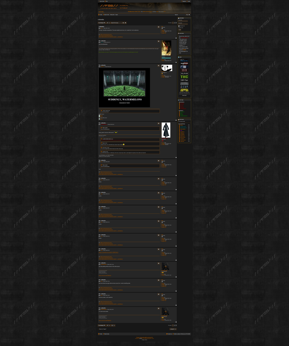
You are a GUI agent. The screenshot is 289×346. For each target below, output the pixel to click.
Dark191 (163, 71)
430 (165, 59)
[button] (176, 23)
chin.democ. (182, 111)
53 (164, 75)
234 (165, 274)
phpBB (140, 338)
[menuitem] (106, 1)
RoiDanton (182, 107)
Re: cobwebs (102, 41)
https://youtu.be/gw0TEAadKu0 (105, 275)
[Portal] (124, 5)
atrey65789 (182, 134)
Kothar (181, 113)
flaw (162, 26)
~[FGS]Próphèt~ (183, 126)
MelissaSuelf (182, 137)
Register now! (180, 27)
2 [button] (174, 22)
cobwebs (101, 19)
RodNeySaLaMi (164, 270)
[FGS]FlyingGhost (183, 127)
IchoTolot (182, 104)
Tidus (163, 56)
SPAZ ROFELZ (182, 129)
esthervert (182, 141)
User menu (181, 18)
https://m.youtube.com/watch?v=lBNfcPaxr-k (108, 252)
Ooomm (181, 114)
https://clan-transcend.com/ (106, 34)
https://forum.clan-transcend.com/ (106, 35)
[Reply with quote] (159, 27)
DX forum (184, 95)
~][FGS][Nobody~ (165, 138)
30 (164, 30)
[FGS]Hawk (182, 103)
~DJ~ (181, 130)
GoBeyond (182, 133)
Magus (181, 125)
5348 (165, 142)
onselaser (182, 138)
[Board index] (109, 7)
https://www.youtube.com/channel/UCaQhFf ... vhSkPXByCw (111, 36)
